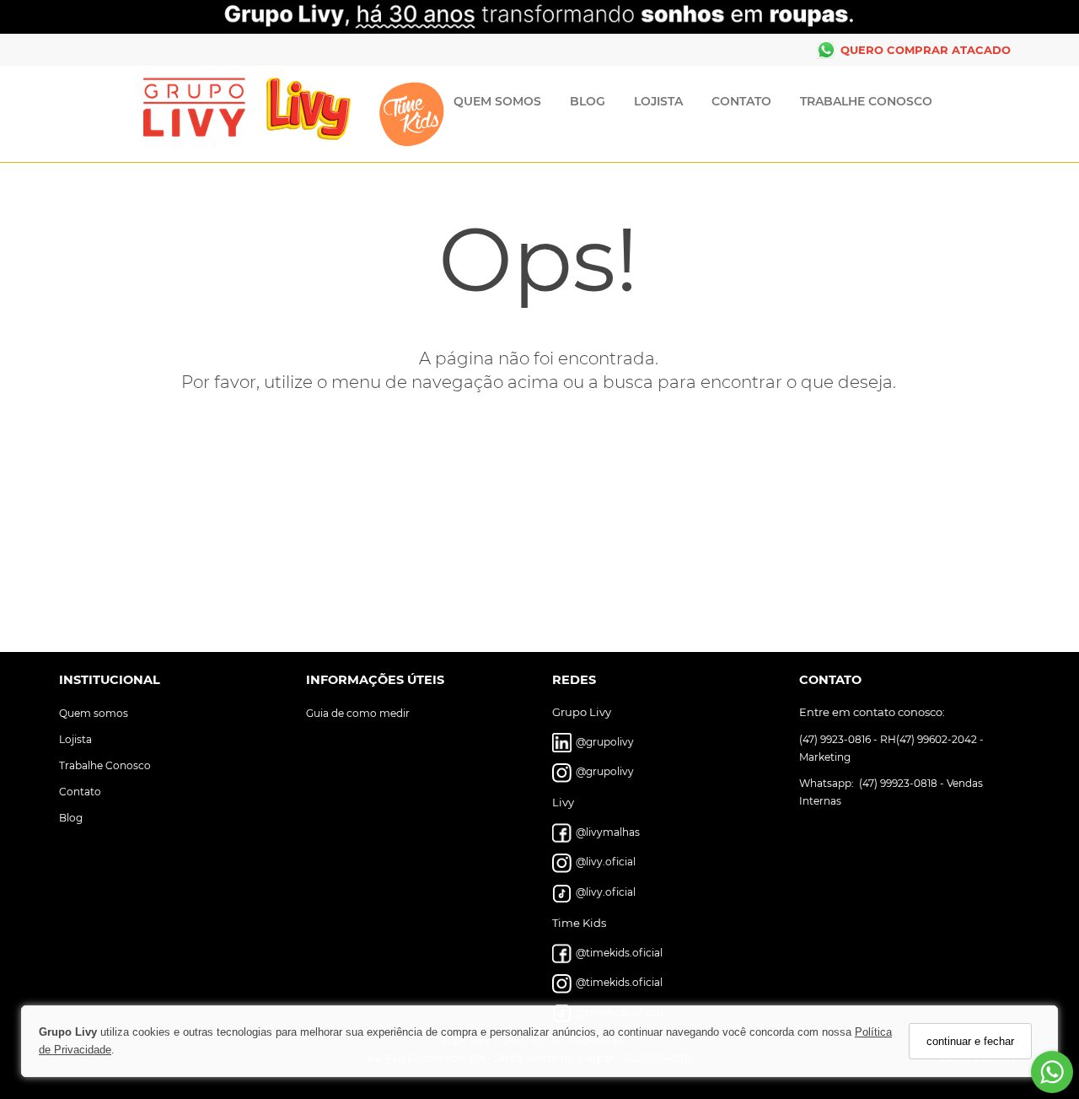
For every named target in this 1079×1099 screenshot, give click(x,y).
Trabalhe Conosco (866, 101)
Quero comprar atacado (925, 50)
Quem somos (93, 712)
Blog (587, 101)
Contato (741, 101)
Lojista (658, 101)
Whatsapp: (827, 782)
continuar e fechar (970, 1041)
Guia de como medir (358, 712)
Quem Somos (497, 101)
